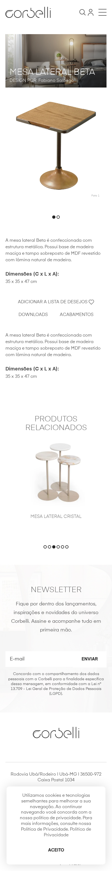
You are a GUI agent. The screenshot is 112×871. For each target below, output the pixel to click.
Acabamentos (77, 315)
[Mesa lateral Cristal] (56, 473)
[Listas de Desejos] (91, 12)
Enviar (90, 659)
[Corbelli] (28, 12)
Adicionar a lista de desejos (53, 302)
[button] (53, 217)
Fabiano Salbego (56, 81)
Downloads (33, 315)
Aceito (56, 850)
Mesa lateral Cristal (56, 517)
